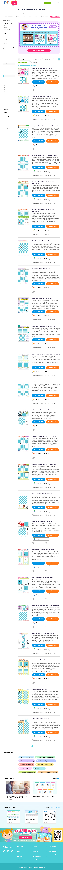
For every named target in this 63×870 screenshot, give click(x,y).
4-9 (4, 85)
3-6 (4, 69)
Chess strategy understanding (45, 757)
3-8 (4, 73)
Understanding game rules (45, 764)
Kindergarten (6, 37)
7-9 (4, 103)
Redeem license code (52, 851)
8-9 (4, 105)
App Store (20, 859)
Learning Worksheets (55, 807)
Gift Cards (50, 849)
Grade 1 (5, 39)
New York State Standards (7, 123)
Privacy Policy (34, 865)
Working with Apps (37, 859)
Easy (5, 25)
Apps (19, 849)
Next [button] (59, 790)
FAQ (49, 856)
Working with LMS (37, 856)
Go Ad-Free (47, 3)
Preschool (6, 35)
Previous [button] (3, 790)
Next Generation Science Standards (7, 127)
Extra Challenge (7, 29)
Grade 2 (5, 41)
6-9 (4, 99)
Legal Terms (28, 865)
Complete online (52, 82)
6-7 (4, 95)
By (19, 59)
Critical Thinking (39, 768)
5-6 (4, 87)
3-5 (4, 67)
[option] (18, 790)
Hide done (35, 62)
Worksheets (20, 846)
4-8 (4, 83)
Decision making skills (27, 764)
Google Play (35, 846)
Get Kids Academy (52, 846)
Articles (58, 778)
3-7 (4, 71)
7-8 (4, 101)
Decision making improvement (48, 772)
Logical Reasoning (25, 768)
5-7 (4, 89)
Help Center (35, 851)
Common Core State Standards (8, 120)
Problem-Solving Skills (27, 757)
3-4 (4, 65)
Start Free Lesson (39, 50)
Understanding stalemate (28, 772)
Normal (5, 27)
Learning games (44, 16)
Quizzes (36, 16)
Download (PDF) (38, 82)
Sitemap (35, 849)
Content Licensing (52, 854)
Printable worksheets (8, 16)
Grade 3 (5, 43)
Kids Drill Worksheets (56, 16)
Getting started (36, 854)
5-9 (4, 93)
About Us (20, 854)
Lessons (18, 16)
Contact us (20, 856)
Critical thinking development (46, 761)
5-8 (4, 91)
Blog (19, 851)
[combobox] (25, 59)
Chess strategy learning (27, 761)
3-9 (4, 75)
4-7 (4, 81)
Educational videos (27, 16)
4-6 (4, 79)
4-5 (4, 77)
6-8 (4, 97)
